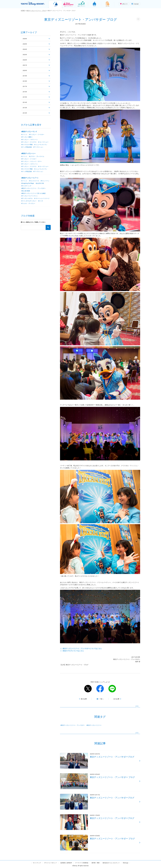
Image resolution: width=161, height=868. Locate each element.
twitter (88, 688)
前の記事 (84, 699)
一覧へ (101, 699)
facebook (100, 688)
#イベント (24, 134)
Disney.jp (125, 863)
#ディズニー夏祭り (27, 137)
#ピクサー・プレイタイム (36, 156)
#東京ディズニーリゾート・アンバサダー (72, 725)
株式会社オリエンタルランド (111, 863)
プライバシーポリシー (50, 863)
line (112, 688)
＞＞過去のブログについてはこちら (72, 651)
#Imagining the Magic (27, 183)
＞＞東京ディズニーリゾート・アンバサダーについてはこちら (81, 648)
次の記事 (116, 699)
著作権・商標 (95, 863)
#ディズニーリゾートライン (29, 196)
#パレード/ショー (43, 142)
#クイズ (40, 201)
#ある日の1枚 (40, 183)
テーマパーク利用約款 (81, 863)
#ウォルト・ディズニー (28, 203)
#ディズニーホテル (27, 198)
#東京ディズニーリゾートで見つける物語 (33, 193)
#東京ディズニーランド (29, 131)
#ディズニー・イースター (36, 134)
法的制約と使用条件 (66, 863)
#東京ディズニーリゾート (94, 725)
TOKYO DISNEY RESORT (33, 4)
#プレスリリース (34, 181)
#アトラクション (38, 147)
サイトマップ (37, 863)
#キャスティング (26, 186)
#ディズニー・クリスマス (28, 142)
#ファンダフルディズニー (28, 201)
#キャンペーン (45, 181)
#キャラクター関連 (27, 144)
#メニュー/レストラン (40, 144)
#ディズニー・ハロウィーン (29, 139)
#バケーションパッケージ (41, 198)
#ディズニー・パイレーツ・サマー (31, 161)
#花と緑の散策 (25, 191)
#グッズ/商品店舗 (26, 147)
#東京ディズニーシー (28, 153)
